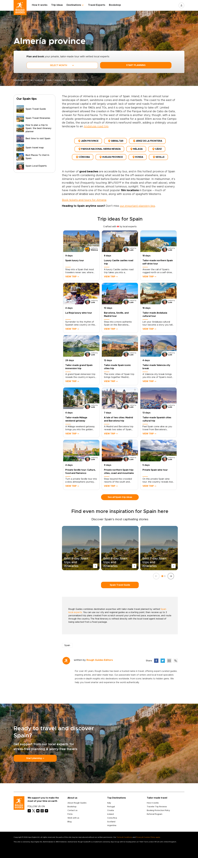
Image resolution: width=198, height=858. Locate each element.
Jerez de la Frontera (149, 141)
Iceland (110, 814)
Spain (49, 80)
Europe (39, 80)
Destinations (74, 5)
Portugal (111, 807)
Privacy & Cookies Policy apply (148, 837)
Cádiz (158, 149)
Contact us (72, 810)
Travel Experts (96, 5)
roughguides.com (23, 80)
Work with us (73, 818)
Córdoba (84, 157)
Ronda (139, 157)
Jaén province (89, 141)
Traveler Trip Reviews (157, 807)
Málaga (138, 149)
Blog (69, 822)
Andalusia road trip (96, 126)
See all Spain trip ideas (120, 497)
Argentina (111, 825)
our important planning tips (137, 206)
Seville (160, 157)
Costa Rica (112, 818)
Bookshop (115, 5)
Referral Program (154, 814)
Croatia (110, 810)
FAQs (70, 814)
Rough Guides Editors (99, 660)
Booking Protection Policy (158, 810)
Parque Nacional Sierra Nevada (101, 149)
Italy (109, 803)
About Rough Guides (76, 803)
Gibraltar (117, 141)
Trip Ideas (57, 5)
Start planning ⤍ (35, 758)
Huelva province (112, 157)
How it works (39, 5)
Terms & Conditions (124, 837)
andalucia (60, 80)
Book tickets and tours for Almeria (84, 200)
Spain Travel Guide (120, 585)
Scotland (111, 822)
